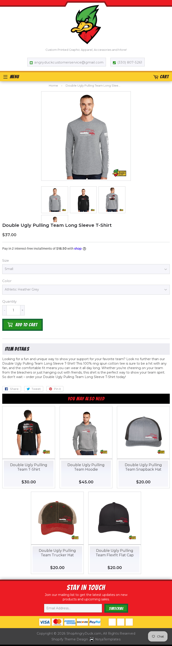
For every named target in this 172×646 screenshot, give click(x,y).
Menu (14, 76)
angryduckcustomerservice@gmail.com (68, 62)
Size (5, 260)
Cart (164, 76)
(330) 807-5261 (129, 62)
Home (53, 85)
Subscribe (116, 608)
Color (6, 281)
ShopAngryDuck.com (84, 633)
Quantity (9, 301)
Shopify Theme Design (70, 639)
